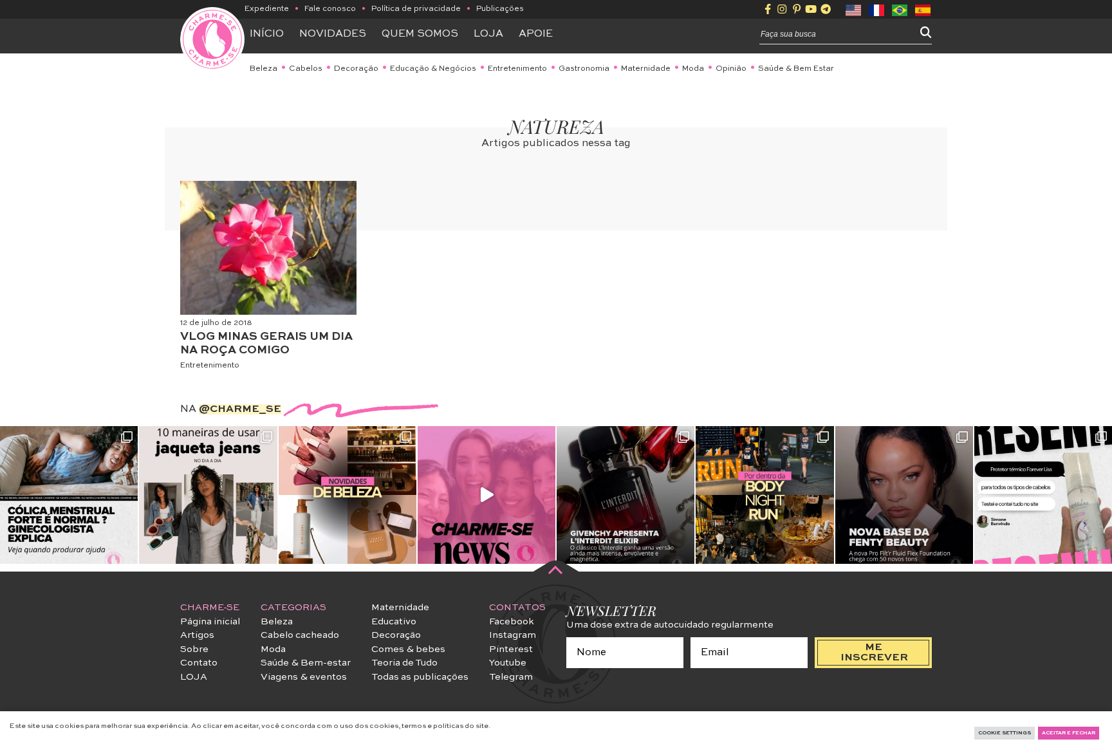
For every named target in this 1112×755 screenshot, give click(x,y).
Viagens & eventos (304, 677)
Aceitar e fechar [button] (1068, 733)
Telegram (511, 677)
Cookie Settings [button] (1004, 733)
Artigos (197, 635)
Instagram (512, 635)
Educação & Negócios (433, 69)
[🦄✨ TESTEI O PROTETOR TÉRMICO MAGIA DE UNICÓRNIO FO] (1043, 495)
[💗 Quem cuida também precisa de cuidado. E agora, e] (486, 495)
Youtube (507, 662)
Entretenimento (517, 69)
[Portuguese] (900, 9)
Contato (199, 662)
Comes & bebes (408, 649)
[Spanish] (923, 9)
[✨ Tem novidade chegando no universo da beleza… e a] (347, 495)
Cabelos (305, 69)
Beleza (263, 69)
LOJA (193, 677)
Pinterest (511, 649)
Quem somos (420, 34)
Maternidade (646, 69)
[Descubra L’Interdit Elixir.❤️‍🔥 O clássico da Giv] (625, 495)
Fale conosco (330, 9)
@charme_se (240, 409)
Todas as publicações (419, 677)
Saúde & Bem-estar (306, 662)
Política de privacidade (416, 9)
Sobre (194, 649)
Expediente (267, 9)
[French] (877, 9)
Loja (488, 34)
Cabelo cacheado (300, 635)
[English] (854, 9)
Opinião (731, 69)
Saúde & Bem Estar (796, 69)
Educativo (393, 621)
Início (267, 34)
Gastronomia (584, 69)
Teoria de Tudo (404, 662)
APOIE (536, 34)
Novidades (332, 34)
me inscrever (874, 652)
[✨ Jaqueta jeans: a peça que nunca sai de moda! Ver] (208, 495)
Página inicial (210, 621)
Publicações (500, 9)
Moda (693, 69)
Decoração (356, 69)
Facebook (511, 621)
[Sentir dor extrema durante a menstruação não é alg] (69, 495)
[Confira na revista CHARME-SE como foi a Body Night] (764, 495)
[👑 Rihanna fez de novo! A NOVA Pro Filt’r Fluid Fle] (904, 495)
